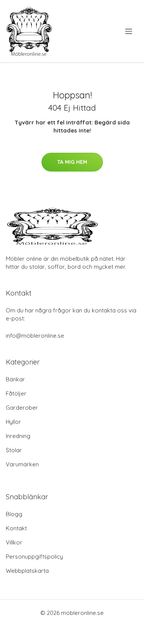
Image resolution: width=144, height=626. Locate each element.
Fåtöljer (16, 393)
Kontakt (16, 528)
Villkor (14, 542)
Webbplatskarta (27, 570)
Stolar (14, 450)
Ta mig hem (72, 162)
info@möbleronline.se (35, 335)
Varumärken (22, 464)
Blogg (14, 514)
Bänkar (15, 379)
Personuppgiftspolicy (34, 556)
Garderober (22, 407)
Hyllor (13, 421)
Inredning (18, 436)
